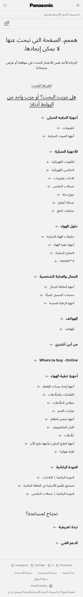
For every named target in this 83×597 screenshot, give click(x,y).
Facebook (66, 565)
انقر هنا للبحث (41, 85)
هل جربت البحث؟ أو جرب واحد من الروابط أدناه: (41, 100)
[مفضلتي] (7, 23)
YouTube (40, 565)
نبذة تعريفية (68, 573)
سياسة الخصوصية (47, 573)
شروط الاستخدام (23, 573)
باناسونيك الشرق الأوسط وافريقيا (62, 15)
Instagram (21, 565)
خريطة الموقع (42, 579)
